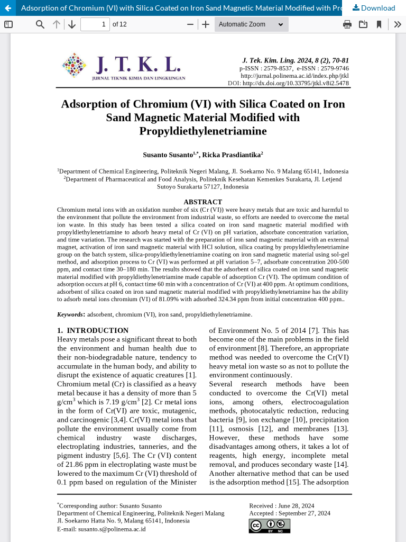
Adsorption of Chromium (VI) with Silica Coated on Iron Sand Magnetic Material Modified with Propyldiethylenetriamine (213, 7)
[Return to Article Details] (8, 8)
